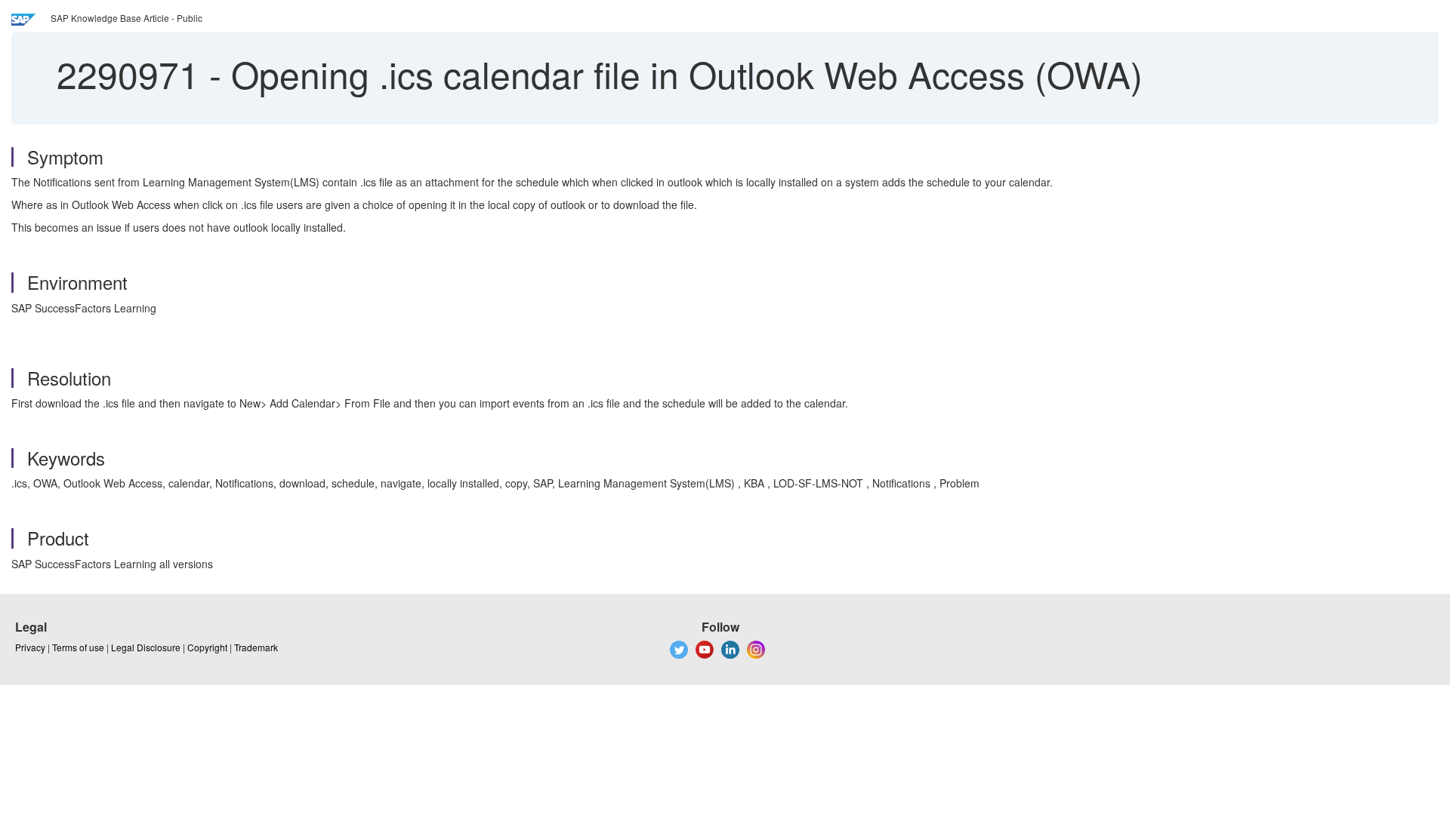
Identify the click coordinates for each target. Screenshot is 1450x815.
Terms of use (78, 647)
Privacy (30, 647)
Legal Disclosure (145, 647)
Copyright (207, 647)
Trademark (256, 647)
